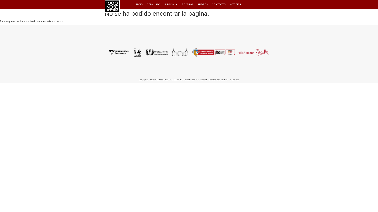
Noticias (235, 4)
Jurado (169, 4)
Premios (203, 4)
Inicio (139, 4)
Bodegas (187, 4)
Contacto (218, 4)
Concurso (153, 4)
